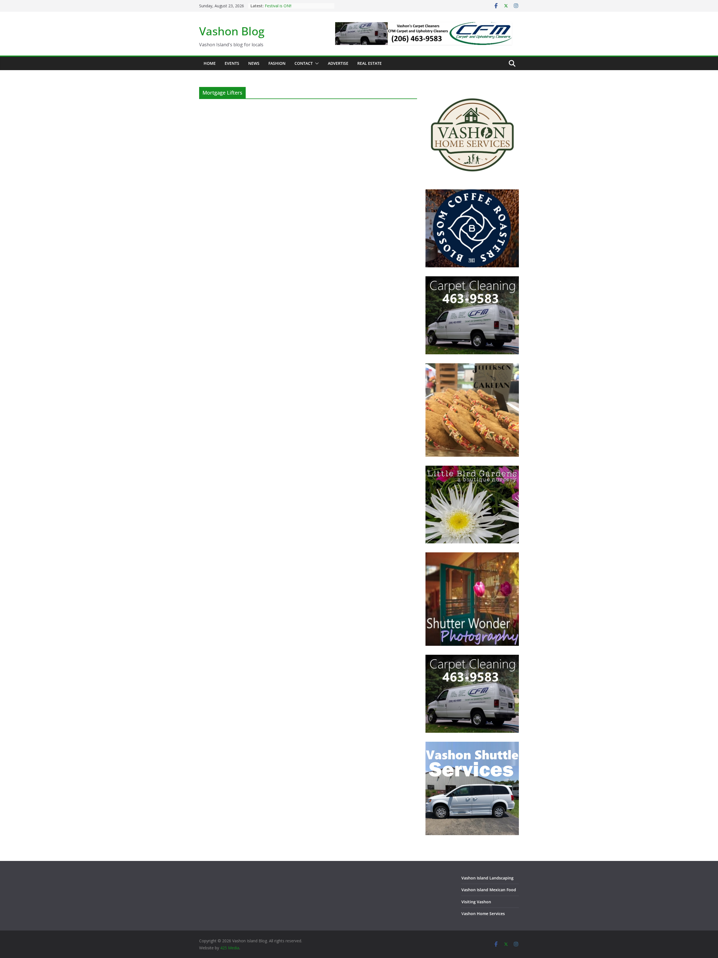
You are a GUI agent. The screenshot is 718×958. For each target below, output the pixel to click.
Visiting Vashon (476, 901)
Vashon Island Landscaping (487, 878)
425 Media (229, 947)
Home (210, 63)
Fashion (277, 63)
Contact (303, 63)
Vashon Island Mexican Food (488, 889)
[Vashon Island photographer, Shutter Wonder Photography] (472, 556)
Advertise (338, 63)
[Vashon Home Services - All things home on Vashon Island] (472, 90)
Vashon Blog (231, 31)
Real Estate (369, 63)
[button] (316, 63)
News (253, 63)
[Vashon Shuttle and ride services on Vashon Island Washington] (472, 745)
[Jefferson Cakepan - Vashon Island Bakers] (472, 366)
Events (232, 63)
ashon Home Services (484, 913)
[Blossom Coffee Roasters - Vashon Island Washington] (472, 193)
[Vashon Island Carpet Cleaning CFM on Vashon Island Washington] (472, 279)
